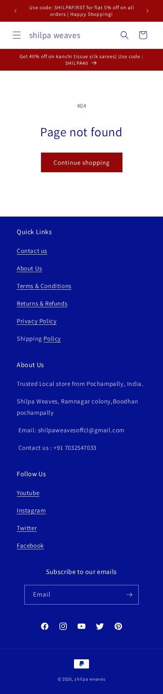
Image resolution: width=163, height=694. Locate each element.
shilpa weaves (89, 679)
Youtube (28, 493)
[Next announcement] (147, 11)
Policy (52, 338)
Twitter (27, 528)
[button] (17, 35)
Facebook (30, 545)
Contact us (32, 251)
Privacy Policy (36, 321)
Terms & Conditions (44, 286)
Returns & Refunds (42, 303)
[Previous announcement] (15, 11)
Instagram (31, 510)
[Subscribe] (129, 595)
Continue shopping (81, 162)
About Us (29, 268)
